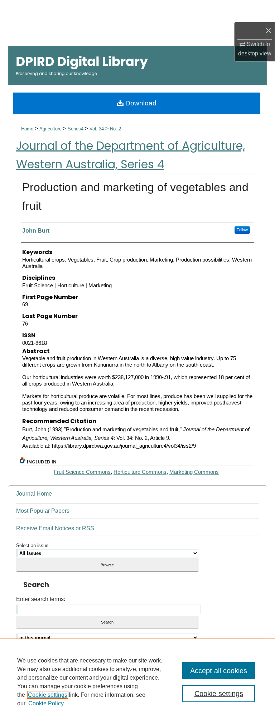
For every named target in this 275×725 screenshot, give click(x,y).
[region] (137, 682)
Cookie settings (47, 695)
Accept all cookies (218, 671)
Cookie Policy (46, 703)
